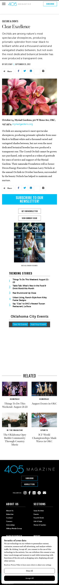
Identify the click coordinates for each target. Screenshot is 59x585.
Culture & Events (10, 21)
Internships (10, 525)
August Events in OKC (44, 403)
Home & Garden (40, 525)
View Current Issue (29, 218)
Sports (44, 430)
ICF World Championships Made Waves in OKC (44, 438)
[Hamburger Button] (3, 3)
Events (36, 514)
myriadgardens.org (22, 124)
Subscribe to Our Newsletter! (29, 199)
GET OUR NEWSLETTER (30, 211)
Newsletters (29, 484)
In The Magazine (15, 430)
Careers (9, 521)
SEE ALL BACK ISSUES (29, 265)
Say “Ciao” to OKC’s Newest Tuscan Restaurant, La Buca (29, 305)
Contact (9, 518)
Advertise (9, 514)
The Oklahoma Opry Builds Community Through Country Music (14, 439)
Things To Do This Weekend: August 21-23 (31, 281)
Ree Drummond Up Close (24, 293)
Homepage (14, 399)
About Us (9, 511)
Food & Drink (39, 518)
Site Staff (8, 64)
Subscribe (50, 3)
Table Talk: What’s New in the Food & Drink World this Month (29, 287)
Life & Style (38, 521)
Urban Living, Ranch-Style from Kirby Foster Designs (30, 298)
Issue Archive (39, 511)
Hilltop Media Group (14, 528)
